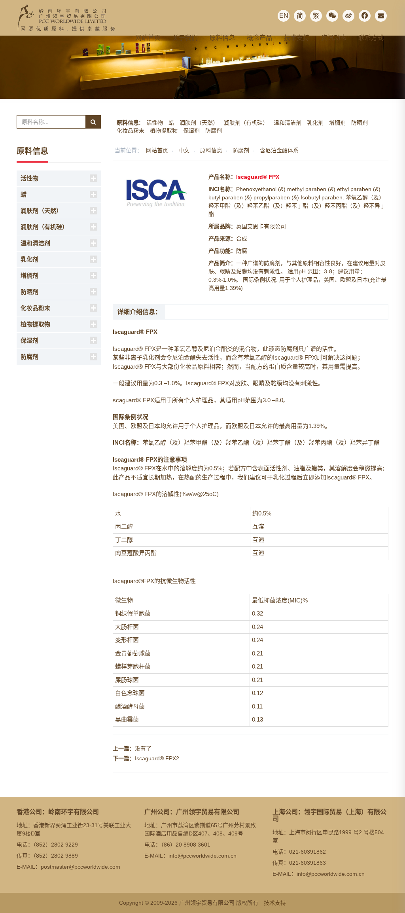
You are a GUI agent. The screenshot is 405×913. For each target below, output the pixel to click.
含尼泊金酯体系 (279, 150)
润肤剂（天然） (199, 122)
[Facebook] (365, 16)
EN (283, 15)
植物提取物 (164, 130)
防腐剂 (213, 130)
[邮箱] (381, 16)
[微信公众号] (332, 16)
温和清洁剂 (287, 122)
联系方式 (371, 37)
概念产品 (259, 37)
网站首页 (148, 37)
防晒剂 (359, 122)
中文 (183, 150)
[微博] (348, 16)
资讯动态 (333, 37)
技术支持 (296, 37)
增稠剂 (337, 122)
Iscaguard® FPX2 (157, 758)
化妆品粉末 (130, 130)
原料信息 (222, 37)
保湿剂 (191, 130)
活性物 (154, 122)
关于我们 (185, 37)
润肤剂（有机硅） (246, 122)
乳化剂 (315, 122)
